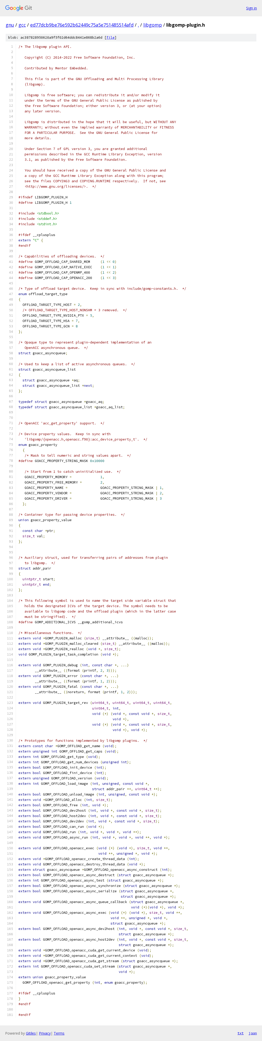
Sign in (251, 8)
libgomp (152, 25)
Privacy (45, 1033)
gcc (22, 25)
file (110, 37)
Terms (59, 1033)
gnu (10, 25)
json (253, 1033)
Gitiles (31, 1033)
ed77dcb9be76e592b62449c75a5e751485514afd (82, 25)
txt (240, 1033)
